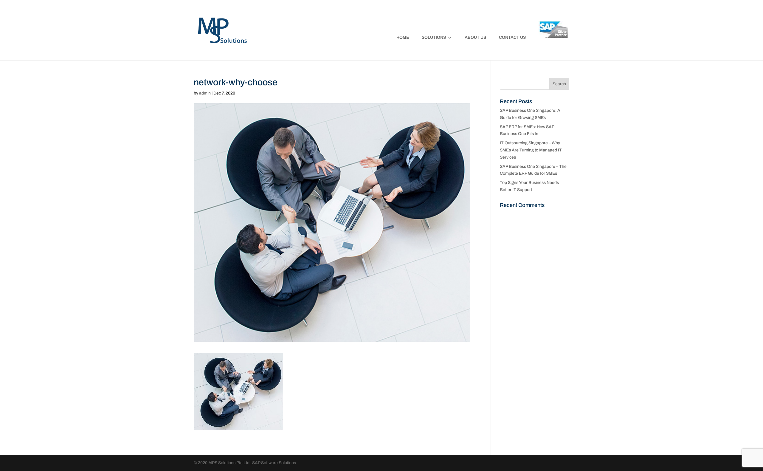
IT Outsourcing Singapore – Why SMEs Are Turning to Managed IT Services (531, 150)
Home (402, 37)
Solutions (434, 37)
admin (205, 93)
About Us (475, 37)
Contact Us (512, 37)
